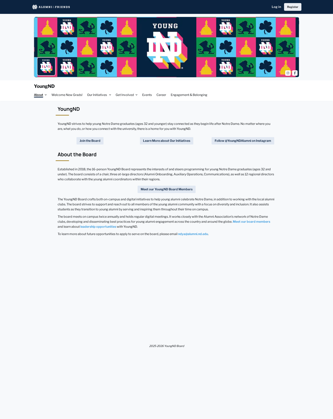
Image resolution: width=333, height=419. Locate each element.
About (38, 95)
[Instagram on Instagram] (288, 73)
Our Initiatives (97, 95)
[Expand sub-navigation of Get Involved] (136, 95)
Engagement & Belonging (189, 95)
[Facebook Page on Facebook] (295, 73)
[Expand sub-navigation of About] (46, 95)
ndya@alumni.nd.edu (193, 234)
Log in (276, 7)
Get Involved (125, 95)
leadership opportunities (98, 226)
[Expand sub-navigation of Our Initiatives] (110, 95)
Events (147, 95)
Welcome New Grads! (66, 95)
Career (161, 95)
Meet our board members (251, 221)
